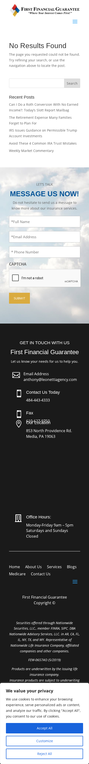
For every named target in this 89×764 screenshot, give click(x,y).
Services (54, 567)
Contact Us (41, 574)
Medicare (17, 574)
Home (14, 567)
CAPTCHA (17, 264)
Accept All (44, 728)
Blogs (72, 567)
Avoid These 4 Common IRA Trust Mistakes (43, 143)
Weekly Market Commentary (31, 150)
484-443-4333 (38, 400)
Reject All (44, 753)
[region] (44, 723)
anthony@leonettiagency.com (50, 379)
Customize (44, 741)
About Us (33, 567)
